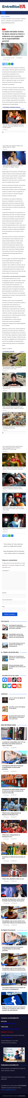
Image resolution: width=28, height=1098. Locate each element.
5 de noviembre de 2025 (8, 57)
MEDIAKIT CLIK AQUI (7, 1032)
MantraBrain (22, 1096)
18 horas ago (6, 903)
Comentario (5, 570)
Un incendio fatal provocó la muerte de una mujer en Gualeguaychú (17, 644)
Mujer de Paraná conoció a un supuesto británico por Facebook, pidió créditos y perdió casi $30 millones (13, 1008)
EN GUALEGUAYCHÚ (6, 983)
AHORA (4, 29)
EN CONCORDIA (5, 785)
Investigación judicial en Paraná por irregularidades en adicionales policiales (17, 626)
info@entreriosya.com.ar (8, 1023)
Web (3, 606)
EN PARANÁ (5, 762)
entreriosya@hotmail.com (8, 1089)
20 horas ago (6, 925)
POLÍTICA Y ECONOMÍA (7, 738)
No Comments (6, 59)
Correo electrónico (7, 599)
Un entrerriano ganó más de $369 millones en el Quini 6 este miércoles (17, 717)
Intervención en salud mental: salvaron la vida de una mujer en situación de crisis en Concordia (13, 791)
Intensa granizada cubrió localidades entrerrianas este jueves (17, 666)
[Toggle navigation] (7, 12)
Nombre (4, 592)
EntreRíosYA (19, 57)
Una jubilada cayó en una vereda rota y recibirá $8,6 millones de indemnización (16, 635)
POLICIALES (10, 762)
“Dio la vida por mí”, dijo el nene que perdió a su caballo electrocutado (13, 545)
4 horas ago (6, 747)
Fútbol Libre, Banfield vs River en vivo (13, 879)
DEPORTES (5, 809)
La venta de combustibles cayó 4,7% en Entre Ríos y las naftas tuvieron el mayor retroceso (13, 743)
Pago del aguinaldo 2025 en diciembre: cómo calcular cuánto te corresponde (13, 552)
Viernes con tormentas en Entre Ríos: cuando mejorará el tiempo (17, 658)
